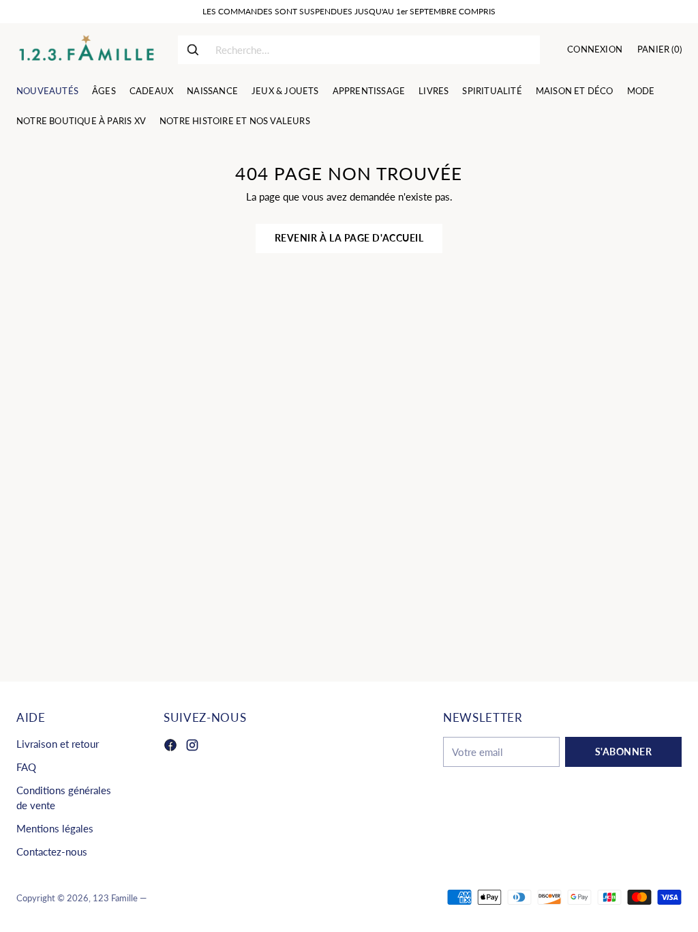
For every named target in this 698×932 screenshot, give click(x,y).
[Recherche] (193, 49)
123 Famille (115, 897)
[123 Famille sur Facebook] (170, 747)
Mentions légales (54, 828)
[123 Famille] (86, 49)
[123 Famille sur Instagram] (192, 747)
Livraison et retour (57, 744)
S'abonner (623, 751)
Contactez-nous (51, 852)
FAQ (26, 767)
